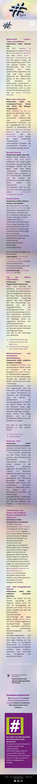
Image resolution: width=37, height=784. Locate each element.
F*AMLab (27, 51)
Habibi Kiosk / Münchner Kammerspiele (18, 56)
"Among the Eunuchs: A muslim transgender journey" (17, 258)
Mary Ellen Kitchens (23, 372)
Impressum (28, 777)
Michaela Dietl (25, 365)
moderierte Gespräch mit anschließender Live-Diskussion (17, 570)
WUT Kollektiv (19, 48)
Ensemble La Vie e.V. (21, 111)
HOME (7, 777)
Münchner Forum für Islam (16, 208)
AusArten (21, 206)
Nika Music (25, 159)
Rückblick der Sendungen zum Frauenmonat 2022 (19, 347)
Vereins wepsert (24, 526)
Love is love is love (16, 434)
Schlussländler (14, 436)
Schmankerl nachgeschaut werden (18, 193)
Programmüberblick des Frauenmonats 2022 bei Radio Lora (18, 341)
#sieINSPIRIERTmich (16, 777)
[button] (32, 23)
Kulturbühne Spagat (14, 136)
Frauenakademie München (20, 53)
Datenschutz (18, 778)
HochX (28, 619)
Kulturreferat (16, 698)
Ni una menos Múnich (18, 530)
